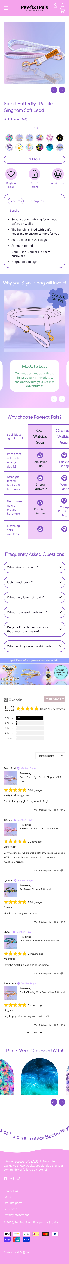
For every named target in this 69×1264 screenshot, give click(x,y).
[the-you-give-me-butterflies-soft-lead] (49, 138)
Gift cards (10, 1209)
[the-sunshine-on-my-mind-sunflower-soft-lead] (19, 147)
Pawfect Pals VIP (26, 1161)
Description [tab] (36, 201)
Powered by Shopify (45, 1222)
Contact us (11, 1191)
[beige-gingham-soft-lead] (19, 138)
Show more (33, 1032)
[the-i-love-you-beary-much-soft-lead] (60, 138)
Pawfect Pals (23, 1222)
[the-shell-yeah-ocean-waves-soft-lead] (49, 147)
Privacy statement (16, 1215)
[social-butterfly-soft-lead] (9, 147)
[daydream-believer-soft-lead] (9, 138)
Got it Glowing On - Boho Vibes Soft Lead (42, 992)
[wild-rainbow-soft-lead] (39, 147)
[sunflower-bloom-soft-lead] (60, 147)
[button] (62, 5)
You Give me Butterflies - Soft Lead (39, 828)
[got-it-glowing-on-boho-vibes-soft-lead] (39, 138)
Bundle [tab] (14, 210)
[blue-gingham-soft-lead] (29, 138)
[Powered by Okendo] (13, 700)
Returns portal (13, 1203)
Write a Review (54, 698)
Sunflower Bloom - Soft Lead (35, 889)
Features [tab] (16, 201)
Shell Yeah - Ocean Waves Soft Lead (40, 940)
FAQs (7, 1197)
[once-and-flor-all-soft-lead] (29, 147)
